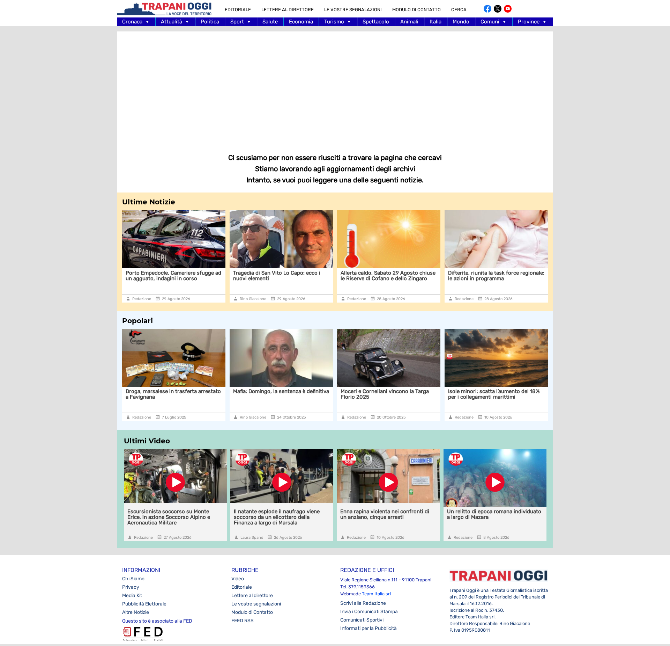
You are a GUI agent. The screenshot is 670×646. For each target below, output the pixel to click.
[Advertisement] (335, 87)
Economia (301, 22)
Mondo (461, 22)
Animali (409, 22)
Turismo (334, 22)
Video (237, 579)
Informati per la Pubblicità (368, 628)
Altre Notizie (135, 612)
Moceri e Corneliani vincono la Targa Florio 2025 (385, 394)
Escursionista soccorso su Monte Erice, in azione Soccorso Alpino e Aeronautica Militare (168, 517)
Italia (435, 22)
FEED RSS (242, 621)
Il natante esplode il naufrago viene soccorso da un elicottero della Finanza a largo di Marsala (277, 517)
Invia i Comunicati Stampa (369, 612)
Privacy (130, 587)
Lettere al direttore (287, 9)
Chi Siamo (133, 579)
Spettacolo (376, 22)
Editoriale (238, 9)
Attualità (171, 22)
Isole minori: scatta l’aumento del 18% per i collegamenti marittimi (493, 394)
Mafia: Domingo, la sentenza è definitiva (281, 391)
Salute (270, 22)
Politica (210, 22)
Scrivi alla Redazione (363, 603)
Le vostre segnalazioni (353, 9)
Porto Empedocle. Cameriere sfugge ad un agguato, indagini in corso (173, 276)
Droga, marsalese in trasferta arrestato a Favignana (173, 394)
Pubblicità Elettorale (144, 604)
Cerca (459, 9)
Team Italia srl (376, 593)
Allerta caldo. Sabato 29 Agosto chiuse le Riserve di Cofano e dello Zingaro (388, 276)
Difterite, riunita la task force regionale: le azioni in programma (496, 276)
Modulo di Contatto (416, 9)
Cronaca (132, 22)
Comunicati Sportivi (362, 620)
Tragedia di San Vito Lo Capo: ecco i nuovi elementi (276, 276)
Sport (237, 22)
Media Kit (132, 595)
